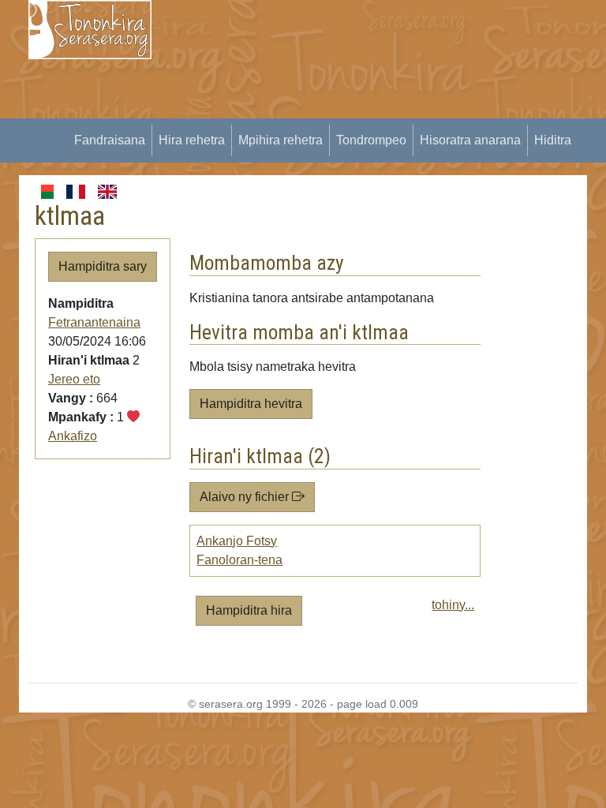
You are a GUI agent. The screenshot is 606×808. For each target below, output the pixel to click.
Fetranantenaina (94, 322)
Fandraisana (109, 140)
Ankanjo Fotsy (236, 541)
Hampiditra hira (249, 610)
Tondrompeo (371, 140)
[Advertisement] (388, 110)
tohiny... (453, 605)
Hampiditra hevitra (251, 403)
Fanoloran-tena (239, 560)
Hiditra (552, 140)
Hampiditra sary (102, 266)
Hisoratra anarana (470, 140)
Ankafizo (72, 436)
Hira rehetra (192, 140)
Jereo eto (74, 379)
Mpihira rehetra (280, 140)
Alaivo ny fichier (246, 496)
